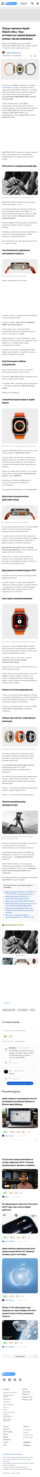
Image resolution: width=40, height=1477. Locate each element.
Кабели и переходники (7, 1415)
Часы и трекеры (8, 1404)
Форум (5, 1437)
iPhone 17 (25, 1394)
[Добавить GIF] (10, 1036)
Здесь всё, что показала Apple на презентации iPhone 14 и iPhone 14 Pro (19, 916)
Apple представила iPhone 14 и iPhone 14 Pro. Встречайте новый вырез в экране (20, 893)
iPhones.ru (7, 1473)
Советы (26, 1426)
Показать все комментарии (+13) (20, 1083)
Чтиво (5, 1442)
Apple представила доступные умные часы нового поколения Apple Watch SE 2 (20, 904)
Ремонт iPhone (28, 1437)
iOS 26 (24, 1389)
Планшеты (6, 1402)
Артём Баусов (9, 1136)
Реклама (26, 1445)
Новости (6, 1429)
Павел (7, 1197)
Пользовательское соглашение (13, 1454)
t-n (10, 1071)
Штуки (5, 1409)
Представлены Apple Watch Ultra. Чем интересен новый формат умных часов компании (19, 910)
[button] (36, 942)
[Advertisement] (20, 1148)
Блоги (5, 1434)
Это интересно (22, 1010)
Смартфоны (7, 1399)
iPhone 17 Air (27, 1399)
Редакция (27, 1442)
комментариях (20, 1041)
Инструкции (27, 1430)
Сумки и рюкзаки (8, 1412)
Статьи (32, 1010)
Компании (7, 1439)
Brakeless (13, 1048)
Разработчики (28, 1435)
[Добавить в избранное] (31, 56)
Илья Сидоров (9, 1241)
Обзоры (6, 1389)
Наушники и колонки (10, 1392)
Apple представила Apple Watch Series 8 (19, 901)
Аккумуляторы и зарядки (8, 1396)
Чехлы (5, 1407)
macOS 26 (26, 1392)
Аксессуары (7, 1431)
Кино (5, 1444)
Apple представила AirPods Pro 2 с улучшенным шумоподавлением (17, 897)
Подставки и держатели (7, 1420)
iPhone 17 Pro (27, 1397)
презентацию (7, 87)
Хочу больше (20, 1356)
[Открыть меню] (2, 3)
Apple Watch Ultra (9, 1010)
